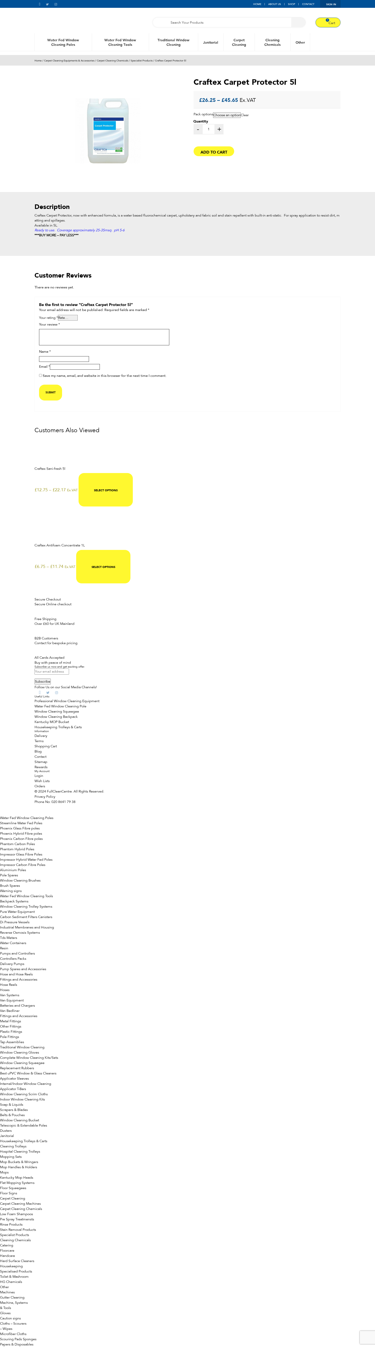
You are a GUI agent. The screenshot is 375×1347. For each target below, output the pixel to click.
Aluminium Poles (13, 870)
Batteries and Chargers (17, 1005)
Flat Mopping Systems (17, 1183)
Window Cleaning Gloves (19, 1052)
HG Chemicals (11, 1282)
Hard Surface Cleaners (17, 1261)
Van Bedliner (10, 1011)
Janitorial (210, 42)
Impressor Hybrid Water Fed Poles (26, 859)
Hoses (5, 990)
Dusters (6, 1131)
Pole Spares (9, 875)
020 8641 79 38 (63, 802)
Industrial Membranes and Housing (27, 927)
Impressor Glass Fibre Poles (21, 854)
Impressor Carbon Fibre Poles (22, 865)
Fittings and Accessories (18, 979)
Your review (49, 324)
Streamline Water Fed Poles (21, 823)
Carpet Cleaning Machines (20, 1203)
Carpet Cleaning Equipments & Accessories (69, 60)
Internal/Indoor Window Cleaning (25, 1084)
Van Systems (9, 995)
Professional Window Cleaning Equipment (67, 701)
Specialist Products (142, 60)
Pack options (203, 114)
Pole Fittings (9, 1037)
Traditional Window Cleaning (173, 42)
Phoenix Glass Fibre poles (20, 828)
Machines (7, 1292)
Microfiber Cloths (13, 1334)
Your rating (48, 318)
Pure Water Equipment (17, 912)
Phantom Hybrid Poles (17, 849)
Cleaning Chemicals (272, 42)
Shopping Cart (46, 746)
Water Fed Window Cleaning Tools (120, 42)
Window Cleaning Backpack (56, 717)
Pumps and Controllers (17, 953)
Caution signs (10, 1318)
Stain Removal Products (18, 1230)
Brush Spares (10, 886)
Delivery (41, 736)
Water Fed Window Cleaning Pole (60, 706)
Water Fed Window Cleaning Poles (63, 42)
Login (39, 776)
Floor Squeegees (13, 1188)
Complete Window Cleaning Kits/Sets (29, 1058)
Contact (308, 4)
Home (257, 4)
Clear (245, 115)
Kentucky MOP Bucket (52, 722)
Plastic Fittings (11, 1031)
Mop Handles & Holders (18, 1167)
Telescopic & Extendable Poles (23, 1125)
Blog (38, 751)
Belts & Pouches (12, 1115)
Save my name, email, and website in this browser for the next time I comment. (104, 376)
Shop (291, 4)
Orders (40, 786)
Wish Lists (42, 781)
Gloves (5, 1313)
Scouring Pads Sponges (18, 1339)
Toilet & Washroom (14, 1276)
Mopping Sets (11, 1157)
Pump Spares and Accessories (23, 969)
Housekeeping (11, 1266)
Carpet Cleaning (239, 42)
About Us (274, 4)
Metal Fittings (10, 1021)
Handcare (7, 1256)
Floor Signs (8, 1193)
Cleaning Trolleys (13, 1146)
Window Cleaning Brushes (20, 880)
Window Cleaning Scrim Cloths (24, 1094)
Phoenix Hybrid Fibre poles (21, 833)
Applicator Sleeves (14, 1078)
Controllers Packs (13, 958)
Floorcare (7, 1250)
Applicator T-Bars (13, 1089)
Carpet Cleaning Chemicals (112, 60)
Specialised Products (16, 1271)
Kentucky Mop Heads (16, 1177)
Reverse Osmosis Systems (20, 932)
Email (44, 367)
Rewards (41, 767)
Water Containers (13, 943)
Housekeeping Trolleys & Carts (58, 727)
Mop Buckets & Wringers (19, 1162)
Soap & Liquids (11, 1104)
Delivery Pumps (12, 964)
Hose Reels (8, 985)
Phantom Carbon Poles (17, 844)
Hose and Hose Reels (16, 974)
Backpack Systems (14, 901)
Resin (4, 948)
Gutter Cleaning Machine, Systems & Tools (14, 1302)
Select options (106, 490)
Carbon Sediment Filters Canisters (26, 917)
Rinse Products (11, 1224)
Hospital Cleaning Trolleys (20, 1151)
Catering (6, 1245)
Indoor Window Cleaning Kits (22, 1099)
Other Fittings (10, 1026)
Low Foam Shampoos (16, 1214)
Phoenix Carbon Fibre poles (21, 839)
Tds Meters (8, 938)
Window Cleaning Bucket (19, 1120)
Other (300, 42)
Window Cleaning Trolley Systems (26, 906)
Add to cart (214, 152)
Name (45, 352)
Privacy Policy (45, 796)
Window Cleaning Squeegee (57, 711)
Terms (39, 741)
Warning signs (11, 891)
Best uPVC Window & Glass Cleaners (28, 1073)
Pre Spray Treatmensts (17, 1219)
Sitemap (41, 762)
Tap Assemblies (12, 1042)
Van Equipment (12, 1000)
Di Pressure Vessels (15, 922)
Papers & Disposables (16, 1344)
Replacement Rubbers (17, 1068)
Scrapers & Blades (14, 1110)
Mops (4, 1172)
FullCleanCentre (59, 791)
